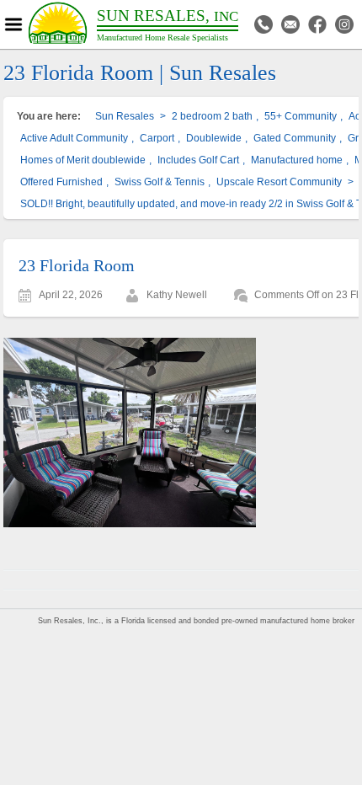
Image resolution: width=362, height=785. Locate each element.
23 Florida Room (77, 265)
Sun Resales (124, 116)
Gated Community (294, 138)
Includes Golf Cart (198, 160)
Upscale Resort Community (279, 182)
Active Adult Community (74, 138)
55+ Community (300, 116)
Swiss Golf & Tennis (159, 182)
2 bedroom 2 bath (212, 116)
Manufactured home (297, 160)
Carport (157, 138)
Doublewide (214, 138)
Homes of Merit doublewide (83, 160)
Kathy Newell (176, 295)
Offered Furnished (61, 182)
